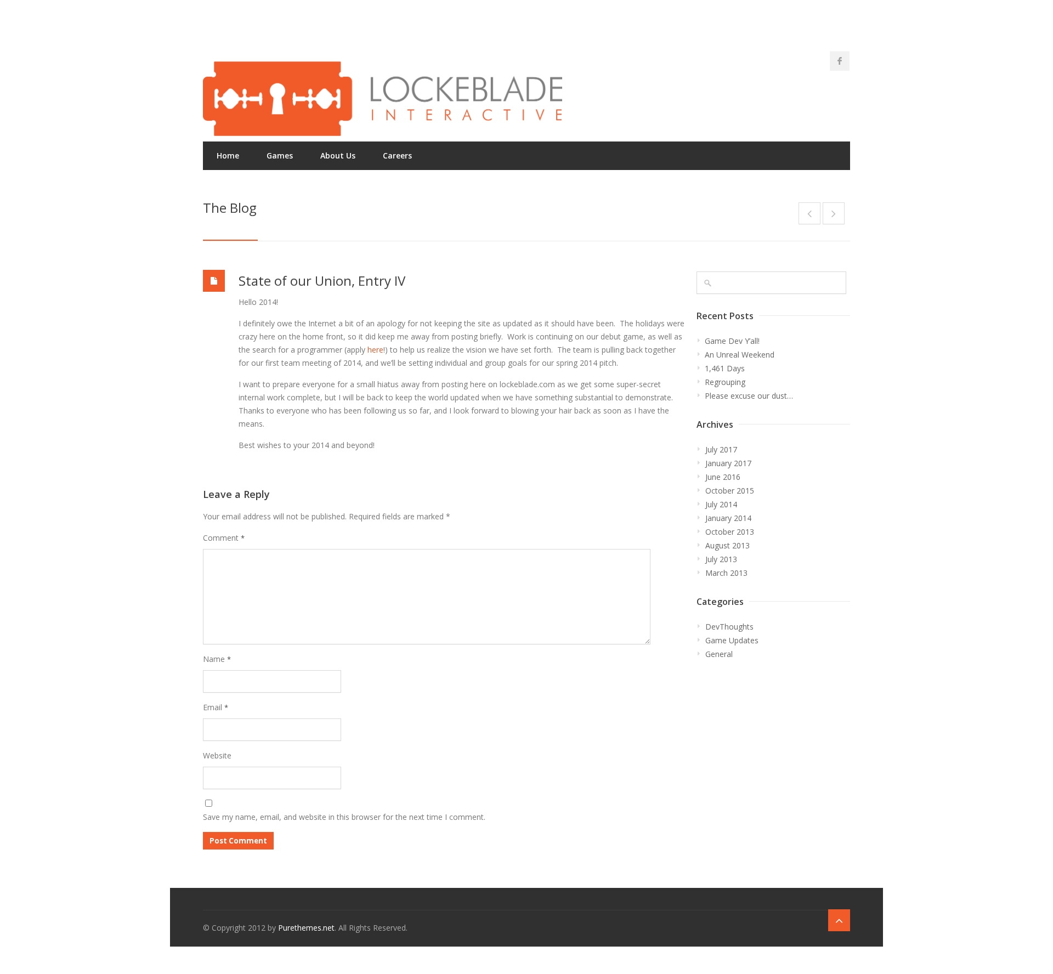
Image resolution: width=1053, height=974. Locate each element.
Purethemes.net (306, 927)
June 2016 (722, 477)
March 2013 (726, 573)
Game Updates (731, 640)
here (375, 349)
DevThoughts (729, 626)
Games (280, 155)
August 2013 (727, 545)
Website (217, 755)
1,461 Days (725, 368)
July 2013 (721, 559)
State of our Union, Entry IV (322, 280)
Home (228, 155)
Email (215, 707)
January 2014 (728, 518)
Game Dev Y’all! (732, 341)
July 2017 (721, 449)
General (719, 654)
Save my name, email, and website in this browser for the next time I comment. (344, 817)
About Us (337, 155)
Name (217, 659)
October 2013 (729, 531)
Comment (224, 538)
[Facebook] (840, 61)
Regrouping (725, 382)
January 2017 (728, 463)
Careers (397, 155)
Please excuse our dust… (749, 395)
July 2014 (721, 504)
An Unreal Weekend (739, 354)
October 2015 (729, 490)
